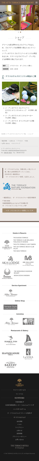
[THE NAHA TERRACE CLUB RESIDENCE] (10, 292)
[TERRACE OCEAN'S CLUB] (28, 321)
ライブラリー (19, 427)
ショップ (30, 134)
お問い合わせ (6, 143)
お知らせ (12, 141)
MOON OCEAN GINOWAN (22, 275)
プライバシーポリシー (19, 436)
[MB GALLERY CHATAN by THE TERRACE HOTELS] (28, 261)
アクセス (20, 141)
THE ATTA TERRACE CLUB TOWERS (24, 244)
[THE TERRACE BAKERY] (11, 365)
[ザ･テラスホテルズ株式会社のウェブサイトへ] (19, 382)
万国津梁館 (18, 402)
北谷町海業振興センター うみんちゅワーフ (18, 405)
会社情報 (19, 421)
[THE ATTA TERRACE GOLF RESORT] (11, 321)
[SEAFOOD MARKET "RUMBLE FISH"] (11, 340)
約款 (26, 141)
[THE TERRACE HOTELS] (7, 244)
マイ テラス (19, 394)
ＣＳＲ (19, 424)
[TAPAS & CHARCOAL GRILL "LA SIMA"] (28, 353)
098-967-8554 (8, 152)
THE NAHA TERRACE (19, 251)
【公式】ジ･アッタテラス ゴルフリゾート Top (13, 134)
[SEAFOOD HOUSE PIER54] (11, 353)
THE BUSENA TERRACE (20, 237)
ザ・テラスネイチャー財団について (19, 210)
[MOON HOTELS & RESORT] (7, 274)
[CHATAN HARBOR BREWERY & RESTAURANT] (28, 340)
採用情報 (19, 433)
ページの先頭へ (36, 458)
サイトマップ (16, 143)
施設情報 (4, 141)
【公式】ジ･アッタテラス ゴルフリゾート (18, 2)
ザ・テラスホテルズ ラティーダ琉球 (18, 413)
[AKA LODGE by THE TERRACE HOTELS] (11, 260)
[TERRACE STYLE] (10, 307)
